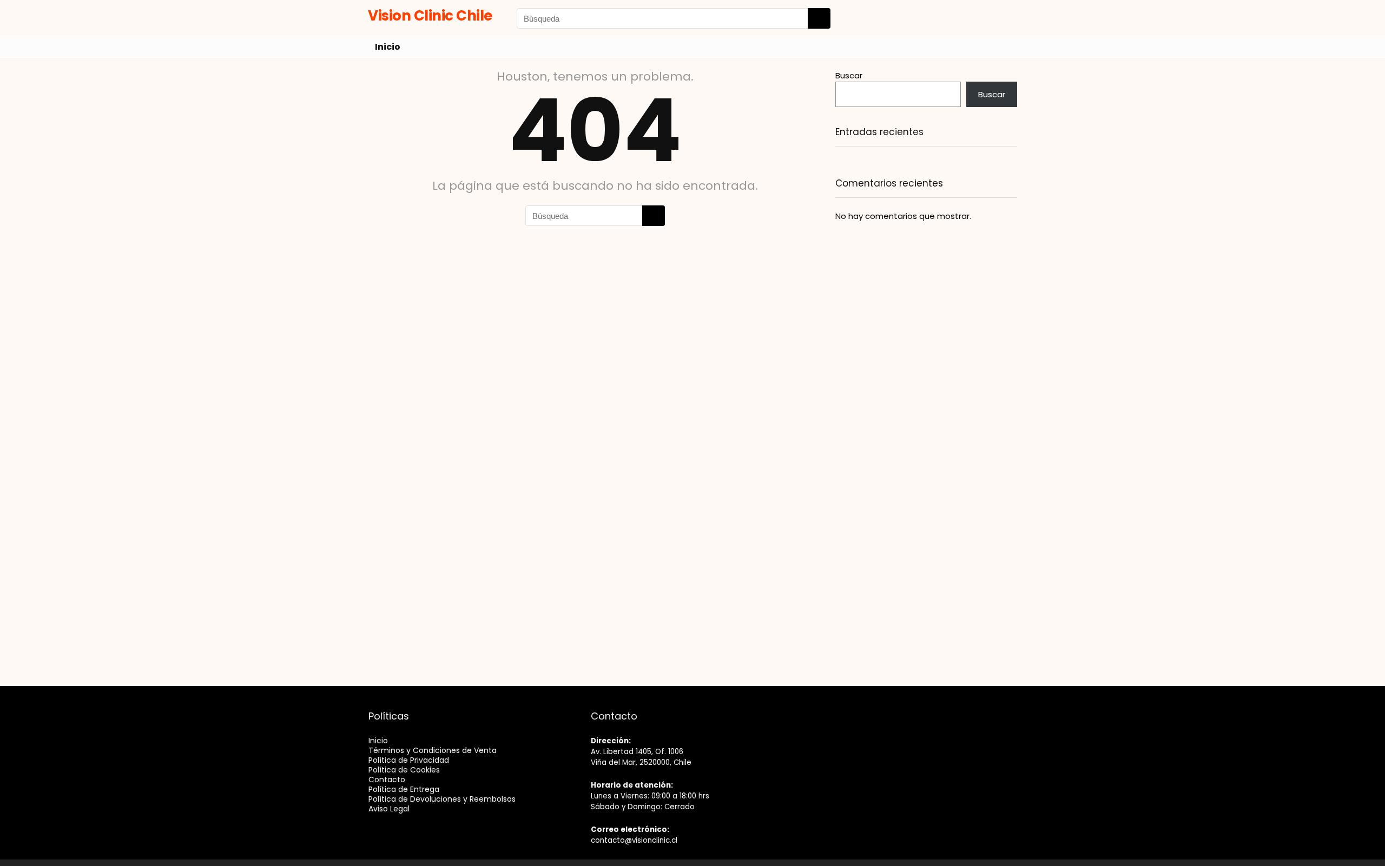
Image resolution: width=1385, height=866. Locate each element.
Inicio (387, 47)
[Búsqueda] (819, 18)
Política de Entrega (403, 789)
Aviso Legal (389, 808)
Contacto (386, 779)
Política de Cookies (404, 769)
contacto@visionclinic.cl (634, 840)
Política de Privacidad (408, 760)
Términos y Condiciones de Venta (432, 750)
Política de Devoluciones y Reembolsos (442, 799)
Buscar (848, 75)
